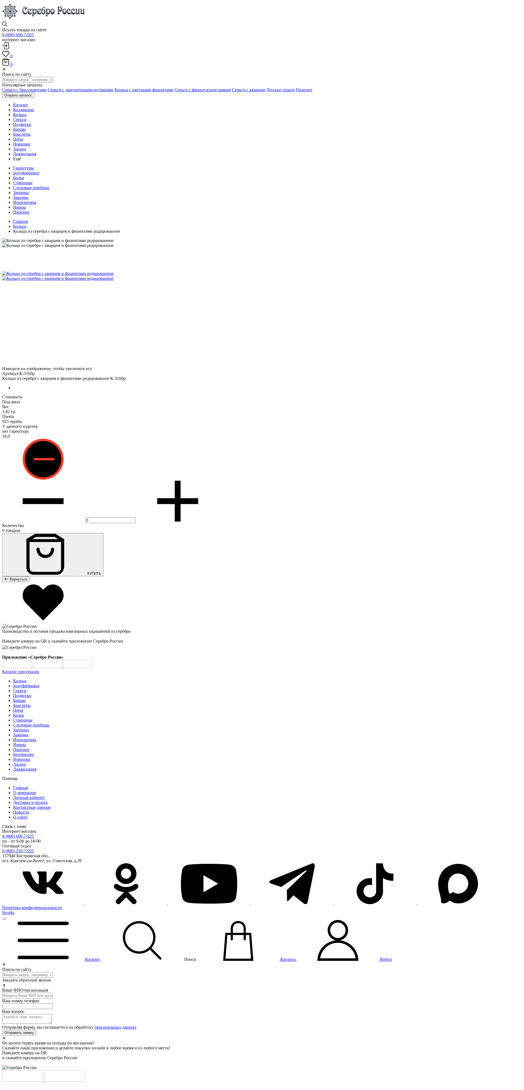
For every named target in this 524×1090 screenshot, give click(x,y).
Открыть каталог (18, 95)
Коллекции (23, 754)
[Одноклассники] (126, 902)
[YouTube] (209, 902)
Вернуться (18, 579)
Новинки (21, 759)
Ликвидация (24, 769)
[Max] (458, 902)
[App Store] (47, 666)
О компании (24, 792)
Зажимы (20, 197)
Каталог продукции (20, 671)
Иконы (19, 207)
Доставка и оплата (30, 802)
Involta (8, 912)
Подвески (22, 695)
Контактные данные (32, 807)
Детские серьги (280, 89)
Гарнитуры (23, 168)
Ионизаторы (24, 202)
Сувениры (22, 182)
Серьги (19, 690)
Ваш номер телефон (20, 1000)
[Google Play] (17, 666)
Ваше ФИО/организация (25, 990)
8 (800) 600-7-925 (18, 34)
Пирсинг (304, 89)
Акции (19, 764)
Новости (21, 812)
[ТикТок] (375, 902)
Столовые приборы (31, 187)
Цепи (18, 710)
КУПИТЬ (93, 573)
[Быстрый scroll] (4, 919)
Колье (18, 177)
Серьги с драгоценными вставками (81, 89)
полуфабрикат (26, 173)
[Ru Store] (78, 666)
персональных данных (115, 1027)
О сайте (20, 817)
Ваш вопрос (13, 1011)
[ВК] (43, 902)
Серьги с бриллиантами (24, 89)
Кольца (19, 226)
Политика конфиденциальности (32, 907)
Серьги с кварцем (248, 89)
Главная (20, 221)
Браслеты (22, 705)
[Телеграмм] (292, 902)
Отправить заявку (19, 1033)
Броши (19, 700)
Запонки (21, 192)
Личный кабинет (29, 797)
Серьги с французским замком (202, 89)
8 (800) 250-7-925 (18, 851)
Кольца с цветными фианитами (144, 89)
